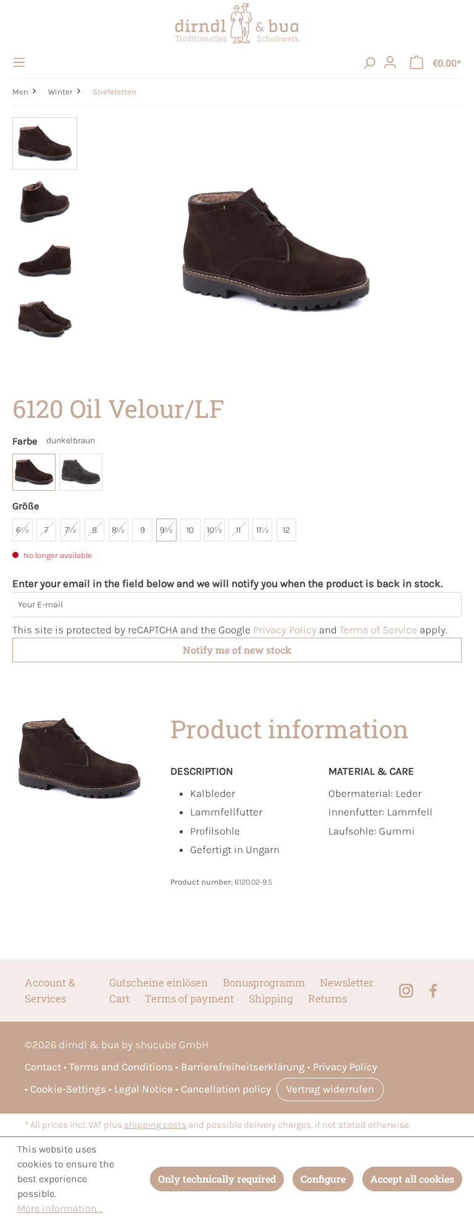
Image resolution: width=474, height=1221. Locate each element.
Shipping (271, 998)
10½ (214, 530)
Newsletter (346, 982)
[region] (237, 250)
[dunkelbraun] (34, 472)
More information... (59, 1208)
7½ (71, 530)
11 (238, 530)
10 (190, 530)
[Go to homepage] (237, 23)
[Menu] (21, 62)
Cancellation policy (226, 1089)
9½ (166, 530)
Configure (323, 1178)
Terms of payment (189, 998)
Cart (119, 998)
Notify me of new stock (237, 649)
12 (286, 530)
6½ (22, 530)
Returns (327, 998)
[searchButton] (369, 62)
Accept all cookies (412, 1178)
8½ (118, 530)
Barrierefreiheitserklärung (243, 1067)
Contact (43, 1067)
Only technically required (217, 1178)
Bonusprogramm (264, 982)
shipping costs (155, 1125)
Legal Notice (143, 1089)
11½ (262, 530)
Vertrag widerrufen (330, 1089)
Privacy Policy (285, 629)
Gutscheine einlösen (158, 982)
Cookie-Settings (68, 1089)
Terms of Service (378, 629)
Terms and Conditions (121, 1067)
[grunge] (80, 472)
